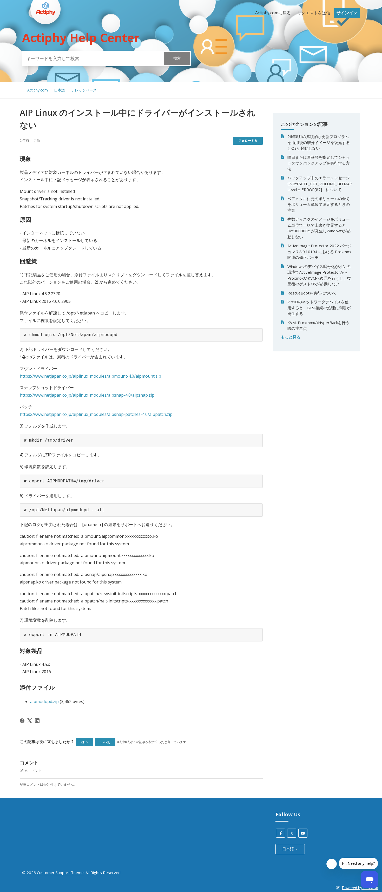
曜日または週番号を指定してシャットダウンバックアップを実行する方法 (318, 163)
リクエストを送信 (313, 13)
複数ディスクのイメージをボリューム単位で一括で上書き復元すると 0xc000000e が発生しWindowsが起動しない (319, 228)
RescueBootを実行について (312, 293)
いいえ (105, 742)
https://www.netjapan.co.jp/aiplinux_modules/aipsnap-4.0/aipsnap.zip (87, 395)
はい (84, 742)
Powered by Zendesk (360, 888)
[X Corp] (29, 720)
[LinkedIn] (37, 720)
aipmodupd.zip (44, 701)
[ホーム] (45, 34)
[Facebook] (22, 720)
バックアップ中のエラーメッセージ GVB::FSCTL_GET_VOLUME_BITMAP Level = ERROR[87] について (319, 183)
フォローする (248, 140)
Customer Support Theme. (60, 872)
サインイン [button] (347, 13)
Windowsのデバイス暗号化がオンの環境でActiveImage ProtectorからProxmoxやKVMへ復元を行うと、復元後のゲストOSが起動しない (319, 275)
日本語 (59, 90)
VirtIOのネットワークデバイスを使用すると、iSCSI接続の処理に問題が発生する (319, 307)
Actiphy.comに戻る (273, 13)
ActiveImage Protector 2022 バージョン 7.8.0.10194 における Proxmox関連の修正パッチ (319, 251)
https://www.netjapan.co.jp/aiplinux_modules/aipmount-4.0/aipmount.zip (90, 376)
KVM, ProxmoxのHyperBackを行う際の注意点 (318, 325)
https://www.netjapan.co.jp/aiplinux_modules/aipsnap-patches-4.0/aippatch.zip (96, 414)
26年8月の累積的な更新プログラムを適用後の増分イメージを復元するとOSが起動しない (318, 142)
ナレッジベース (84, 90)
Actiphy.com (37, 90)
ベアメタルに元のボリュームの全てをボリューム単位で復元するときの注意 (318, 204)
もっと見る (290, 336)
